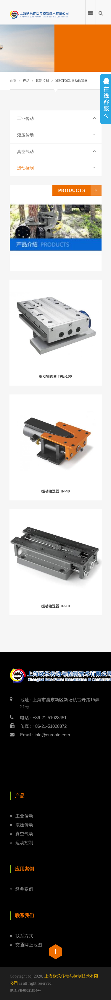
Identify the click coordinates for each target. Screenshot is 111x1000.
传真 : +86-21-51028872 (43, 726)
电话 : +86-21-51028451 (43, 717)
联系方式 (24, 935)
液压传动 (25, 135)
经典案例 (24, 889)
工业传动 (25, 118)
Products (71, 190)
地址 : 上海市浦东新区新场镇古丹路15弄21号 (59, 703)
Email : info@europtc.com (45, 734)
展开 (105, 99)
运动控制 (25, 168)
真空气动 (25, 151)
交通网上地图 (28, 944)
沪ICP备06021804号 (25, 990)
